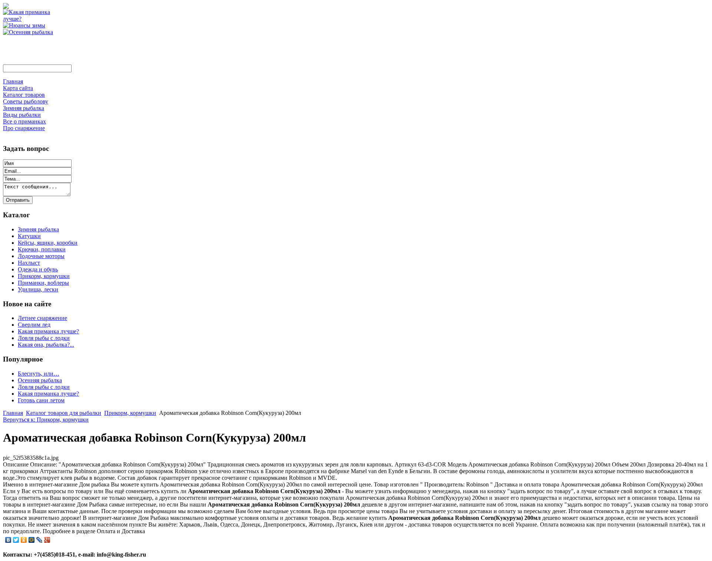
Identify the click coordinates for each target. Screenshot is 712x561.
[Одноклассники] (24, 540)
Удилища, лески (38, 289)
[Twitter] (16, 540)
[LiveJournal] (39, 540)
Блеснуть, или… (38, 373)
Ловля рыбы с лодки (44, 338)
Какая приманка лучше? (48, 331)
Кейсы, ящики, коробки (48, 243)
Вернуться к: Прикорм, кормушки (46, 419)
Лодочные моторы (41, 256)
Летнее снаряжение (42, 318)
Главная (13, 413)
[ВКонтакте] (8, 540)
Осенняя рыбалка (40, 380)
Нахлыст (29, 263)
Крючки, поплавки (42, 249)
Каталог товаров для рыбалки (63, 413)
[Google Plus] (47, 540)
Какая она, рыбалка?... (46, 344)
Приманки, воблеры (43, 283)
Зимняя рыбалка (38, 229)
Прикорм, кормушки (44, 276)
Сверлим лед (34, 324)
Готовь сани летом (41, 400)
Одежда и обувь (38, 269)
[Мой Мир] (32, 540)
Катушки (29, 236)
